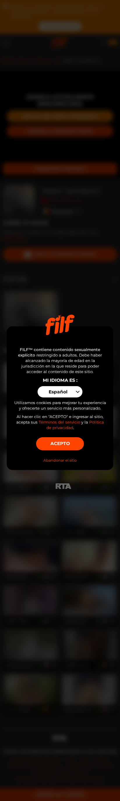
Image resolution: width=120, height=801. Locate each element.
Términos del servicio (59, 422)
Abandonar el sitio (60, 460)
